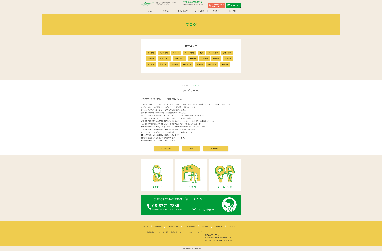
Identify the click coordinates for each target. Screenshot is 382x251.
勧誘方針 (174, 232)
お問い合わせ (206, 209)
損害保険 (216, 58)
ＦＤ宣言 (199, 232)
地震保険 (204, 58)
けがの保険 (164, 53)
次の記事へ (214, 148)
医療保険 (193, 58)
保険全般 (151, 58)
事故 (201, 53)
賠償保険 (225, 64)
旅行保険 (228, 58)
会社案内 (216, 11)
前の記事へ (168, 148)
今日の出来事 (213, 53)
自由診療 (200, 64)
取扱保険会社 (151, 232)
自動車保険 (187, 64)
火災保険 (163, 64)
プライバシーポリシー (187, 232)
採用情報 (232, 11)
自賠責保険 (212, 64)
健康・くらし (164, 58)
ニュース (176, 53)
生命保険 (175, 64)
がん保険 (151, 53)
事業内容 (166, 11)
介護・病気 (227, 53)
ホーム (149, 11)
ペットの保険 (189, 53)
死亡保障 (151, 64)
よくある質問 (199, 11)
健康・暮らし (179, 58)
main (191, 148)
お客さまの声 (183, 11)
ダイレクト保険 (163, 232)
